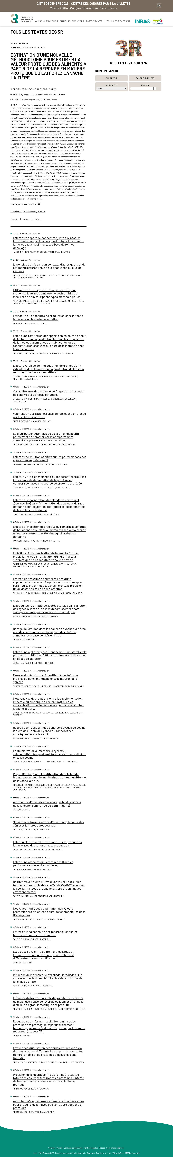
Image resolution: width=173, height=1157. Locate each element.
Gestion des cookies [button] (114, 1148)
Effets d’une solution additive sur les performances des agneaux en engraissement (49, 458)
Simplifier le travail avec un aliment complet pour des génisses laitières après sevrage (48, 823)
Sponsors (78, 21)
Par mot (145, 85)
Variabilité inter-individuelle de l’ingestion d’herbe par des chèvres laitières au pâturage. (49, 392)
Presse (102, 1148)
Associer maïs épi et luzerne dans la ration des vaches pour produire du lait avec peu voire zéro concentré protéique (48, 1104)
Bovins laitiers (29, 47)
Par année (111, 85)
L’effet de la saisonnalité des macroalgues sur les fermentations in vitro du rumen (45, 933)
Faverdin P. (37, 219)
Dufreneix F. (15, 219)
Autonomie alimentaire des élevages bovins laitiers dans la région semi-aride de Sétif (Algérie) (47, 803)
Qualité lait (40, 47)
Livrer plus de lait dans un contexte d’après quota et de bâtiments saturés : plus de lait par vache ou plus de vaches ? (49, 267)
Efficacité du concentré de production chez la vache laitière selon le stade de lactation (48, 317)
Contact (51, 1148)
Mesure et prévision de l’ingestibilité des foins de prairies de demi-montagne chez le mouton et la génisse (45, 678)
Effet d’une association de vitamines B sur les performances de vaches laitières (43, 863)
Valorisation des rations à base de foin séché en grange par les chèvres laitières (49, 415)
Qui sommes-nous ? (46, 21)
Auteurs (65, 21)
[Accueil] (22, 19)
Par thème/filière (145, 78)
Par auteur (111, 78)
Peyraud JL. (26, 219)
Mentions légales (91, 1148)
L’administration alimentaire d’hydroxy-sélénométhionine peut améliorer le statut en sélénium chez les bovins (49, 754)
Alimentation (16, 47)
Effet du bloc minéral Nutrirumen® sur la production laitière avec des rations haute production (47, 843)
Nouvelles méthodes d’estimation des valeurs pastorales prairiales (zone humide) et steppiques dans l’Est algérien (49, 912)
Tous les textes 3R (118, 21)
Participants (94, 21)
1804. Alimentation (19, 43)
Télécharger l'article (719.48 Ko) (23, 204)
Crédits (59, 1148)
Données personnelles (73, 1148)
